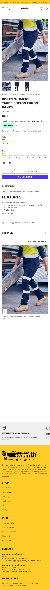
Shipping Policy (8, 523)
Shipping (7, 233)
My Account (7, 540)
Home (4, 94)
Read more (8, 213)
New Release (7, 488)
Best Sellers (7, 492)
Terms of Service (9, 532)
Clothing (5, 496)
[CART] (46, 8)
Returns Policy (8, 527)
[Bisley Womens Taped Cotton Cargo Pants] (25, 279)
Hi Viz (4, 505)
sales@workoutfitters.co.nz (15, 558)
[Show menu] (3, 8)
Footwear (6, 501)
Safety (4, 509)
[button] (8, 8)
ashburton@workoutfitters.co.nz (17, 569)
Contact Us (6, 536)
